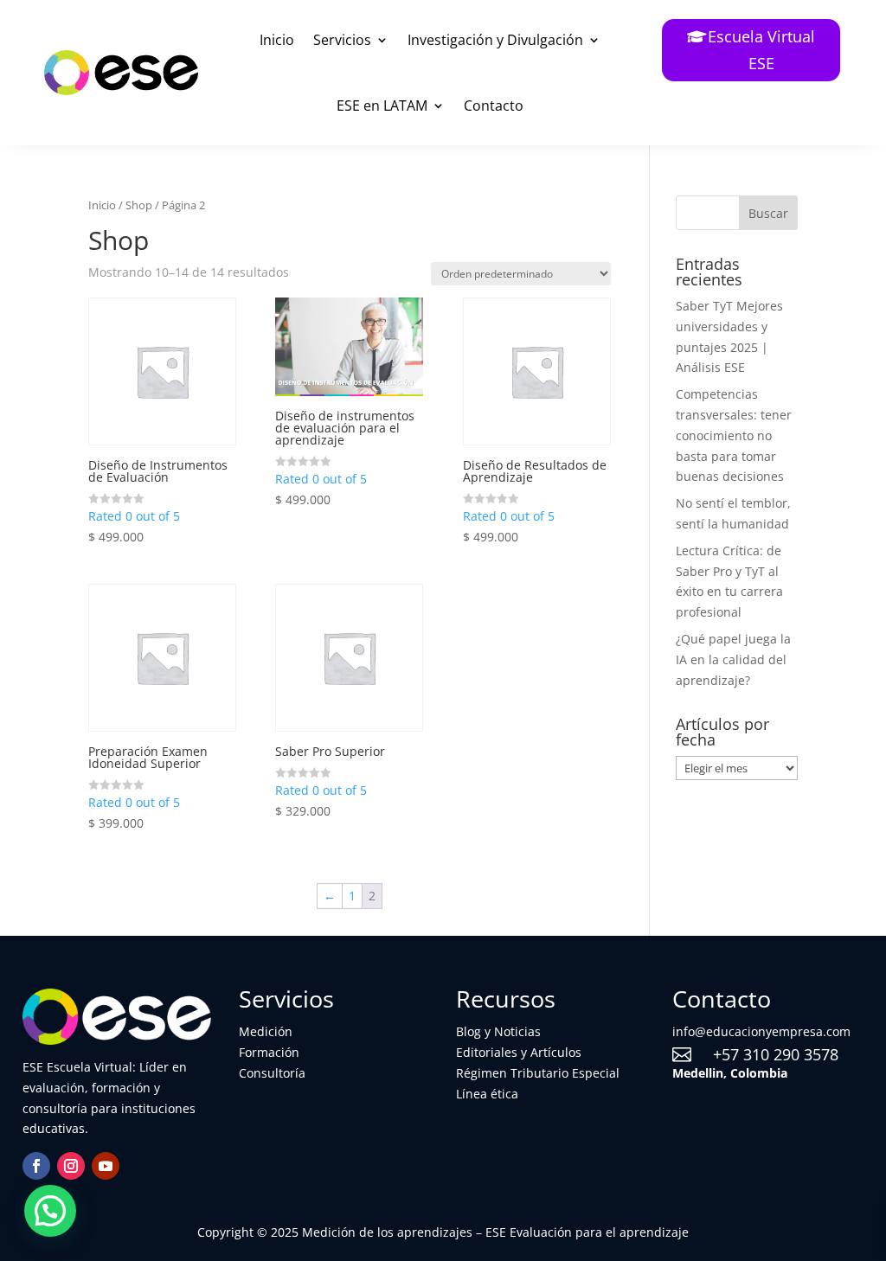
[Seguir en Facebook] (36, 1166)
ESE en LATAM (382, 105)
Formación (269, 1052)
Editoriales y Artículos (518, 1052)
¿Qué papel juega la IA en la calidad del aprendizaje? (733, 659)
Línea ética (487, 1093)
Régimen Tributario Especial (538, 1073)
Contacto (493, 105)
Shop (138, 205)
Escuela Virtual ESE (761, 50)
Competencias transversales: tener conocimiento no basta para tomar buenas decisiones (734, 435)
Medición (265, 1031)
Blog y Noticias (498, 1031)
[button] (50, 1211)
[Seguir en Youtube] (105, 1166)
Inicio (277, 39)
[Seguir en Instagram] (71, 1166)
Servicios (342, 39)
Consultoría (272, 1073)
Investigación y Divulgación (495, 39)
